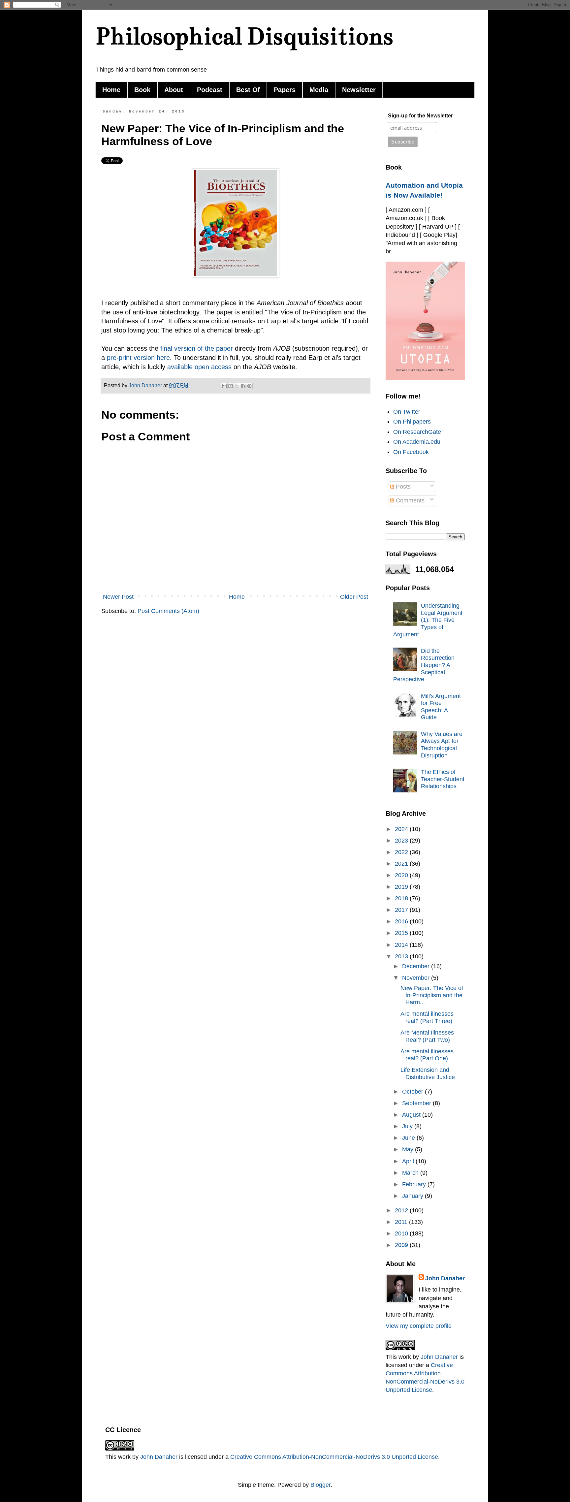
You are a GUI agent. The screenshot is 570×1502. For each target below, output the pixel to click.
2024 (402, 829)
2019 (402, 886)
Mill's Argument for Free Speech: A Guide (441, 707)
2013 (402, 956)
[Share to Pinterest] (249, 386)
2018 (402, 898)
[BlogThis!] (230, 386)
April (409, 1161)
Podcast (209, 89)
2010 (402, 1233)
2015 (402, 933)
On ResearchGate (417, 432)
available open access (199, 366)
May (408, 1149)
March (411, 1172)
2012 (402, 1210)
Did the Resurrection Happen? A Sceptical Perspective (424, 665)
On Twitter (406, 411)
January (413, 1196)
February (415, 1184)
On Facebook (411, 452)
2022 (402, 852)
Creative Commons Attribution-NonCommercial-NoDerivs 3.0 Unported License (334, 1457)
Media (318, 89)
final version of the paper (196, 348)
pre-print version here (138, 357)
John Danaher (445, 1278)
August (412, 1114)
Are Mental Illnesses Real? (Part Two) (427, 1036)
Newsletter (359, 89)
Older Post (354, 596)
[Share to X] (237, 386)
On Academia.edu (416, 441)
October (413, 1091)
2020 (402, 875)
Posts (402, 486)
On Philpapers (412, 421)
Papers (285, 89)
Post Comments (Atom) (168, 611)
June (409, 1137)
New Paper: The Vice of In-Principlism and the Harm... (431, 995)
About (173, 89)
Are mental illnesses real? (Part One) (427, 1055)
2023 (402, 840)
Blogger (320, 1485)
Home (111, 89)
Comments (409, 500)
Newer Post (118, 596)
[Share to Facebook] (243, 386)
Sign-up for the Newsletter (420, 115)
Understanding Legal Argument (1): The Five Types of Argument (427, 619)
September (417, 1103)
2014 (402, 945)
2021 (402, 863)
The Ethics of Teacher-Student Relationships (442, 779)
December (416, 966)
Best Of (248, 89)
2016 (402, 921)
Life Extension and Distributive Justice (427, 1073)
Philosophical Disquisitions (244, 36)
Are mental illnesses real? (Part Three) (427, 1017)
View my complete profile (419, 1326)
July (408, 1126)
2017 (402, 910)
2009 (402, 1245)
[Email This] (224, 386)
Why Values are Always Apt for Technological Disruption (441, 745)
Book (142, 89)
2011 (402, 1222)
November (416, 978)
